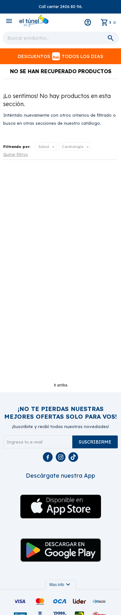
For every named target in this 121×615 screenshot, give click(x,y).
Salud (43, 146)
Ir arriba (60, 385)
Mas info (60, 584)
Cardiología (73, 146)
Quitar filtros (15, 154)
